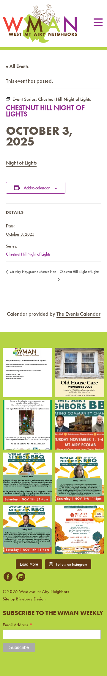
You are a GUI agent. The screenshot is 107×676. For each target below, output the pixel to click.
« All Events (17, 66)
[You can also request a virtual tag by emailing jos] (27, 425)
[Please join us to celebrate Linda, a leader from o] (27, 477)
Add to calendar (37, 187)
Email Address (18, 625)
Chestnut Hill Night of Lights (28, 254)
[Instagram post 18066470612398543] (27, 372)
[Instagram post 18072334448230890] (79, 529)
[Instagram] (20, 577)
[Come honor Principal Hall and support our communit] (27, 529)
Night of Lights (21, 162)
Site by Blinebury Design (24, 599)
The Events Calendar (78, 313)
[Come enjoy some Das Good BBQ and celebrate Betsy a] (79, 477)
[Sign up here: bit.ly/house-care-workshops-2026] (79, 372)
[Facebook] (8, 577)
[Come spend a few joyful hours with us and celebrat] (79, 425)
